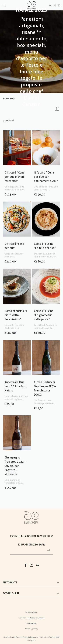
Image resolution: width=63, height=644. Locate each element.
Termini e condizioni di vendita (31, 618)
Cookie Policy (31, 623)
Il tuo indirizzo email (31, 544)
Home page (9, 98)
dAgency (32, 640)
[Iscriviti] (48, 550)
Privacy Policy (31, 612)
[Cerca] (50, 5)
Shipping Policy (31, 629)
